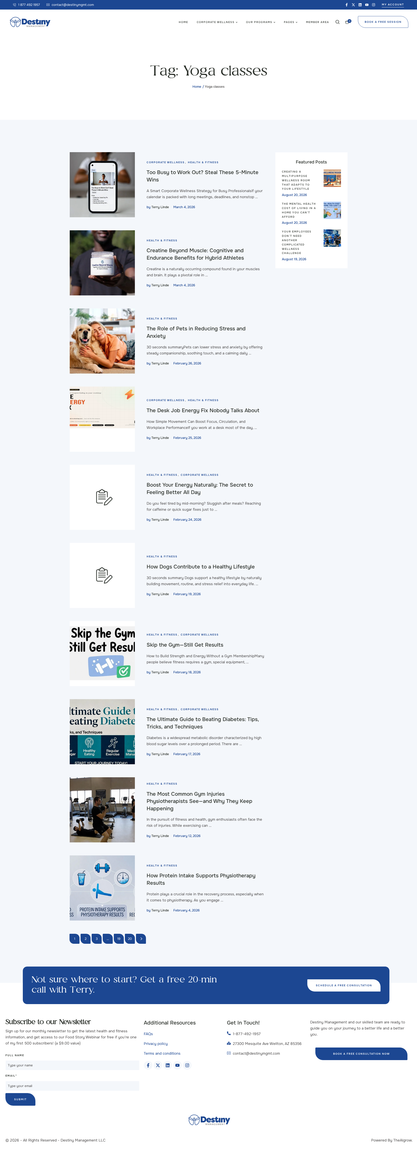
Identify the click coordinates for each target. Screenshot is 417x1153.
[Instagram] (373, 5)
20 (130, 939)
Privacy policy (156, 1043)
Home (196, 86)
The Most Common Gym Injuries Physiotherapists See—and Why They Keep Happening (199, 801)
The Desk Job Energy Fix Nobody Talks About (203, 410)
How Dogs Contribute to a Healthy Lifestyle (201, 566)
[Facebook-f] (346, 5)
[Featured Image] (102, 184)
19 (118, 939)
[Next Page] (141, 939)
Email (11, 1075)
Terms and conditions (162, 1053)
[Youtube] (367, 5)
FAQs (148, 1034)
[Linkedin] (360, 5)
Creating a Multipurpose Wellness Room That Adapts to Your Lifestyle (296, 180)
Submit (20, 1099)
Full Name (14, 1055)
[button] (26, 4)
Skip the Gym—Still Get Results (185, 645)
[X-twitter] (353, 5)
